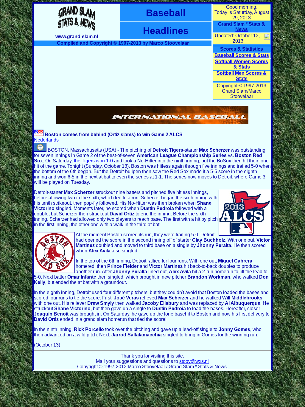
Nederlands (46, 139)
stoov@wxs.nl (194, 361)
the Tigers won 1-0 (93, 160)
